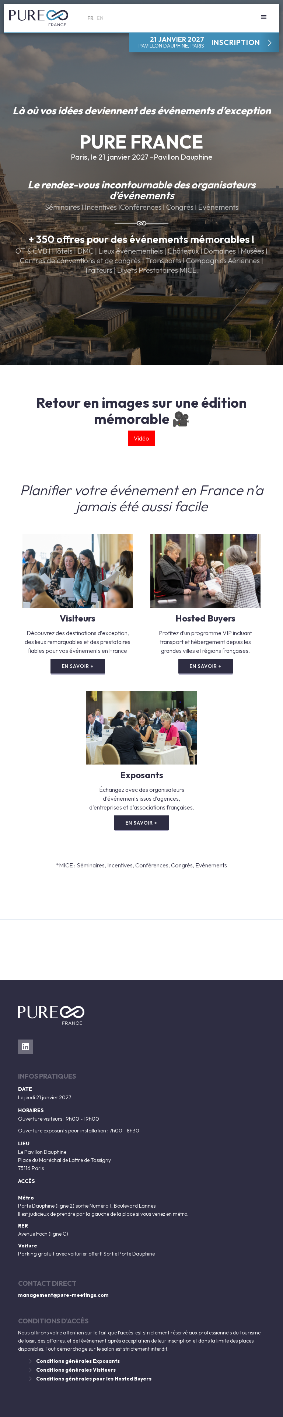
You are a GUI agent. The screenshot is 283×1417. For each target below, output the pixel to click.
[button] (263, 17)
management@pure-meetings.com (63, 1295)
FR (90, 18)
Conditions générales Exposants (78, 1361)
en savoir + (78, 666)
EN (100, 18)
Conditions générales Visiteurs (76, 1369)
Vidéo (141, 438)
